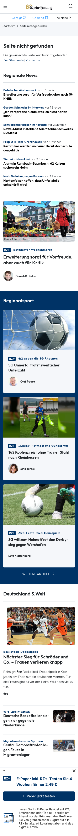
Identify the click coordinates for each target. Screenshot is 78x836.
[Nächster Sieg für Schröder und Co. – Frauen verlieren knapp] (41, 625)
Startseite (8, 26)
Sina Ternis (27, 469)
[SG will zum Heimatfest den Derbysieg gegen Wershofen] (39, 504)
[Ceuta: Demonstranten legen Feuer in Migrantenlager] (64, 745)
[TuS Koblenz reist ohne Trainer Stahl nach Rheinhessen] (39, 417)
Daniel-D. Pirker (26, 276)
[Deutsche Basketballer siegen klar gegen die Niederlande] (64, 716)
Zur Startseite (13, 60)
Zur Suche (33, 60)
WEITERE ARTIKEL (36, 574)
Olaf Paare (27, 382)
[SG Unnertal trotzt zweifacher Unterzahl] (39, 330)
